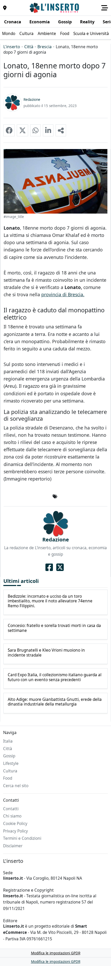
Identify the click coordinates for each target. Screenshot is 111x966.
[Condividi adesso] (61, 130)
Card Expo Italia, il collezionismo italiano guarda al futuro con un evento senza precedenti (54, 677)
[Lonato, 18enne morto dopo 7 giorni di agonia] (9, 130)
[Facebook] (49, 567)
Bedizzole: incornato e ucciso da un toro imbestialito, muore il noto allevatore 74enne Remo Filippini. (50, 601)
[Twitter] (60, 567)
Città (28, 47)
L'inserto (11, 47)
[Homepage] (55, 8)
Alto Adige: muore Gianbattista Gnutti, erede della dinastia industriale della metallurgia (55, 702)
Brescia (44, 47)
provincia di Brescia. (62, 294)
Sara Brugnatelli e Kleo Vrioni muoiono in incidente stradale (46, 653)
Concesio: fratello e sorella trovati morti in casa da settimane (54, 628)
